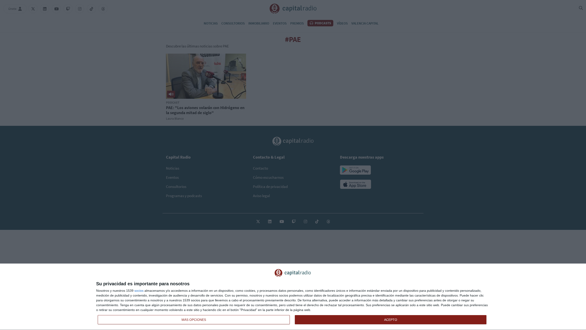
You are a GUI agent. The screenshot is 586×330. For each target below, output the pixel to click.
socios (139, 290)
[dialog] (293, 297)
